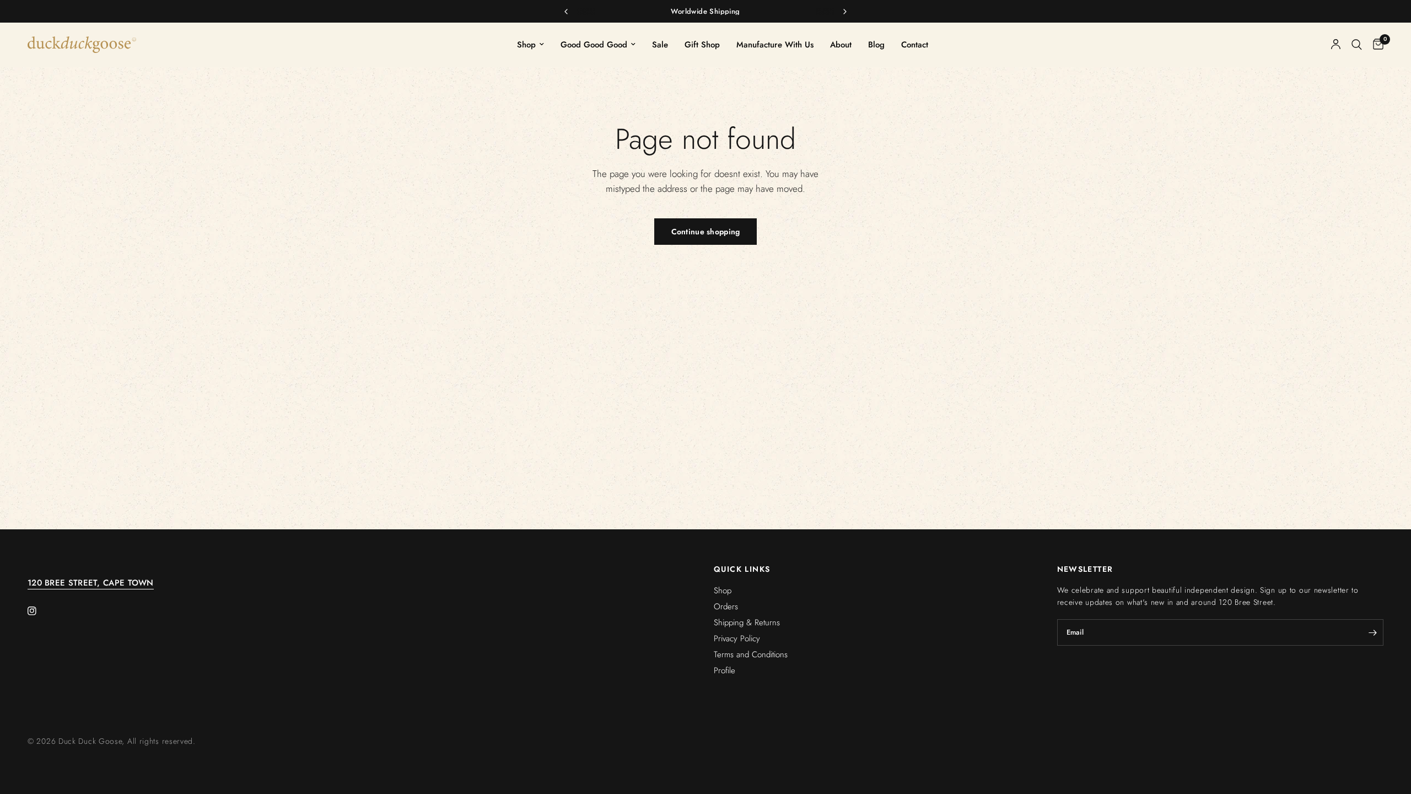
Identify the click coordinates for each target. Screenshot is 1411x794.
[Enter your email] (1372, 632)
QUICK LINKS (742, 569)
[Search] (1356, 45)
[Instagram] (40, 611)
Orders (726, 606)
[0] (1375, 45)
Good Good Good (594, 45)
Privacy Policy (737, 638)
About (841, 45)
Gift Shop (702, 45)
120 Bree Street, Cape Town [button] (91, 583)
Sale (660, 45)
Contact (914, 45)
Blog (876, 45)
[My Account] (1336, 45)
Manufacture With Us (775, 45)
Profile (724, 670)
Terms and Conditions (751, 654)
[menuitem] (530, 45)
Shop (526, 45)
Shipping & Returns (747, 622)
